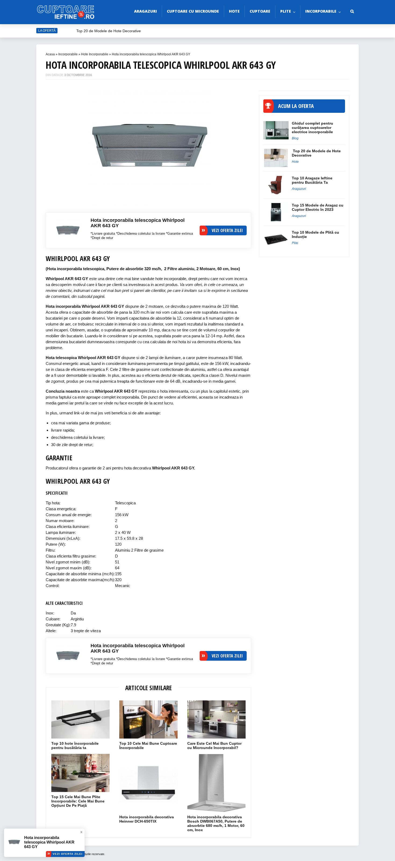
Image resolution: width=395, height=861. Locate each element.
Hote (234, 11)
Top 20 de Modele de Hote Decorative (108, 31)
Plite (285, 11)
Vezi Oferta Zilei (67, 853)
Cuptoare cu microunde (193, 11)
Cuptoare (260, 11)
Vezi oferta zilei (227, 230)
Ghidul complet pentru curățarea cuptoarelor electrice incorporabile (312, 127)
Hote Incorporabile (94, 54)
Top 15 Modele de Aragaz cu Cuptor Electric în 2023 (317, 207)
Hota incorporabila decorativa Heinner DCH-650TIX (146, 819)
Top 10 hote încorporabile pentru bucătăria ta (75, 745)
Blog (295, 138)
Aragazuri (145, 11)
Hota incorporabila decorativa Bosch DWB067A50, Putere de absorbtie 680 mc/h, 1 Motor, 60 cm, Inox (216, 823)
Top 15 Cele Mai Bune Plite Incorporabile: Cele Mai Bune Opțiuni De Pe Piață (78, 801)
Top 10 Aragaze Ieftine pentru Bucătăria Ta (312, 180)
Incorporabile (320, 11)
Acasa (50, 54)
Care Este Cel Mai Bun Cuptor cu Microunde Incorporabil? (214, 745)
